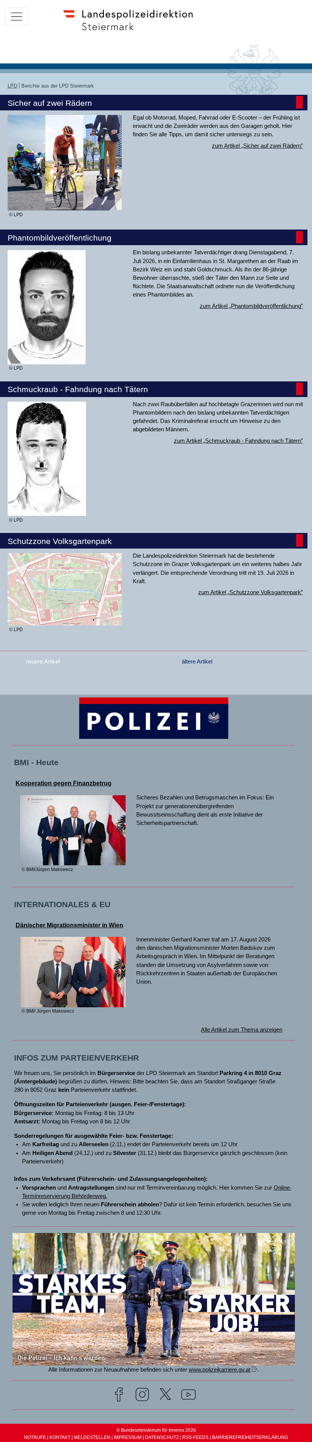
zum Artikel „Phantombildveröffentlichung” (251, 306)
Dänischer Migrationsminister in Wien (69, 925)
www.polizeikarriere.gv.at (219, 1370)
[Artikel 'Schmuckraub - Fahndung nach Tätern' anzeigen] (47, 512)
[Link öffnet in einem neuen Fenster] (154, 1362)
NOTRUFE (35, 1437)
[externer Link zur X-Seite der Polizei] (165, 1396)
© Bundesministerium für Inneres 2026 (156, 1430)
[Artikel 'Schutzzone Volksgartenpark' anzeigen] (65, 622)
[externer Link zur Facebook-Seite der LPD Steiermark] (119, 1396)
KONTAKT (59, 1437)
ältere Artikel (197, 662)
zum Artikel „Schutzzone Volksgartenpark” (250, 592)
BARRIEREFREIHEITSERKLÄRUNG (250, 1437)
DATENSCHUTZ (162, 1437)
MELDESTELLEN (92, 1437)
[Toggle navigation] (17, 17)
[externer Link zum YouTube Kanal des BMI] (188, 1396)
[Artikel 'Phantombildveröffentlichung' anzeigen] (47, 361)
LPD (12, 86)
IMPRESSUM (128, 1437)
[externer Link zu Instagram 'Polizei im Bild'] (142, 1396)
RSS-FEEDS (195, 1437)
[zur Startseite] (132, 32)
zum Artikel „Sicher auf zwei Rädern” (257, 146)
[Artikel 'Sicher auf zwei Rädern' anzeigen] (65, 207)
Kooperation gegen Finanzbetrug (63, 783)
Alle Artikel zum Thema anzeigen (241, 1030)
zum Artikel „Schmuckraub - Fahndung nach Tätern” (238, 441)
